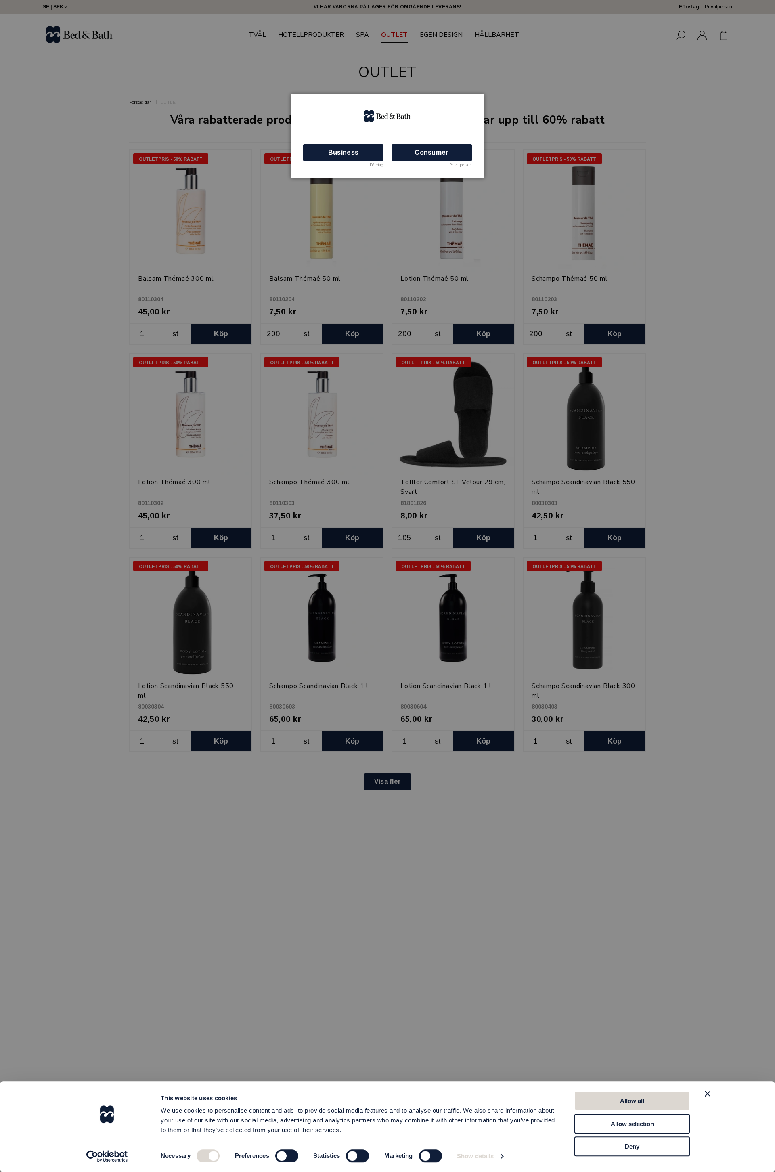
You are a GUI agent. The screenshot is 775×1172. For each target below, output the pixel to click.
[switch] (286, 1155)
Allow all (632, 1100)
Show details (475, 1156)
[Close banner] (707, 1094)
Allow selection (632, 1123)
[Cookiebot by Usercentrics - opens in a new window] (107, 1156)
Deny (632, 1146)
